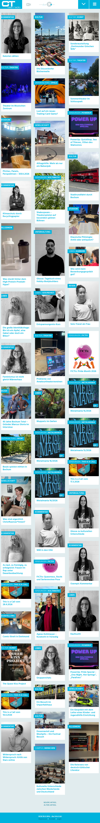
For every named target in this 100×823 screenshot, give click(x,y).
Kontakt (52, 819)
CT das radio (11, 4)
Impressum (43, 819)
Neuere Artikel (50, 802)
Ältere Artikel (50, 805)
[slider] (51, 4)
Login (59, 819)
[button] (83, 4)
